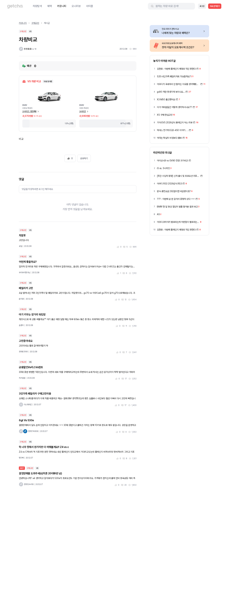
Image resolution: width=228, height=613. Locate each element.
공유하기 (84, 158)
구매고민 (35, 23)
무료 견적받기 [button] (215, 6)
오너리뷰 (76, 6)
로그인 (202, 6)
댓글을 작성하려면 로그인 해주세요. (37, 189)
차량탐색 (37, 6)
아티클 (89, 6)
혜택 (49, 6)
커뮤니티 (61, 6)
